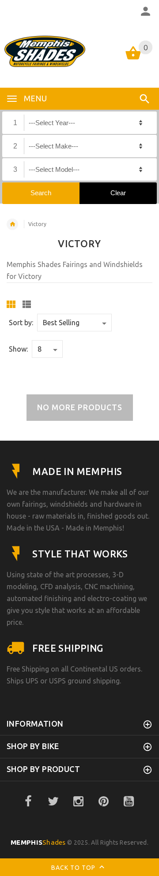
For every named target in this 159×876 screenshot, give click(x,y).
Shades (38, 842)
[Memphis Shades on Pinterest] (103, 801)
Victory (37, 224)
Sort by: (21, 323)
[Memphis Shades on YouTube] (128, 801)
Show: (18, 349)
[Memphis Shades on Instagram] (78, 801)
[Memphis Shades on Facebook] (28, 801)
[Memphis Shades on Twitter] (53, 801)
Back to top (74, 867)
